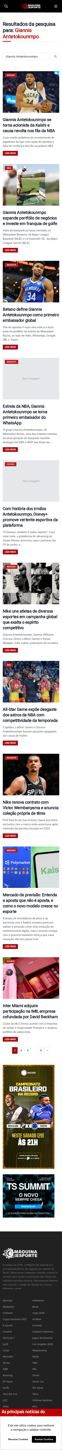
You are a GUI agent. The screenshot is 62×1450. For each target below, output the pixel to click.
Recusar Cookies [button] (18, 1439)
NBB (5, 1369)
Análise (36, 1319)
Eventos (37, 1325)
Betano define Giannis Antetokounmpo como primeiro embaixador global (31, 315)
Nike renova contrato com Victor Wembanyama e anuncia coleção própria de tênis (30, 808)
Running (8, 1375)
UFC (5, 1400)
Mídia (35, 1356)
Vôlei (6, 1406)
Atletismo (38, 1300)
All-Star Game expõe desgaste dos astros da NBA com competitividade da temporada (30, 715)
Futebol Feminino (42, 1331)
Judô (5, 1344)
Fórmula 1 (9, 1338)
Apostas (7, 1300)
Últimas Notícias (42, 1400)
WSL (35, 1406)
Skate (35, 1375)
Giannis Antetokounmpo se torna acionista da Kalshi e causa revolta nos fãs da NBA (29, 125)
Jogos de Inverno (42, 1338)
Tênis (35, 1394)
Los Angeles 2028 (42, 1344)
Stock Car (38, 1381)
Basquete (8, 1306)
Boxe (35, 1306)
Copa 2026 (38, 1313)
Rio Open (37, 1387)
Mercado (8, 1356)
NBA (35, 1362)
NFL (34, 1369)
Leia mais (10, 153)
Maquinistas (39, 1350)
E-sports (8, 1325)
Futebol (7, 1331)
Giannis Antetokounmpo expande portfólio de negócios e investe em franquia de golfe (30, 218)
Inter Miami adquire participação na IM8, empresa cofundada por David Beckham (30, 1011)
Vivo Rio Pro (10, 1394)
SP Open (8, 1381)
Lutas (6, 1350)
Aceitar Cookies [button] (44, 1439)
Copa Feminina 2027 (15, 1319)
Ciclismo (8, 1313)
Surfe (6, 1387)
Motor (6, 1362)
